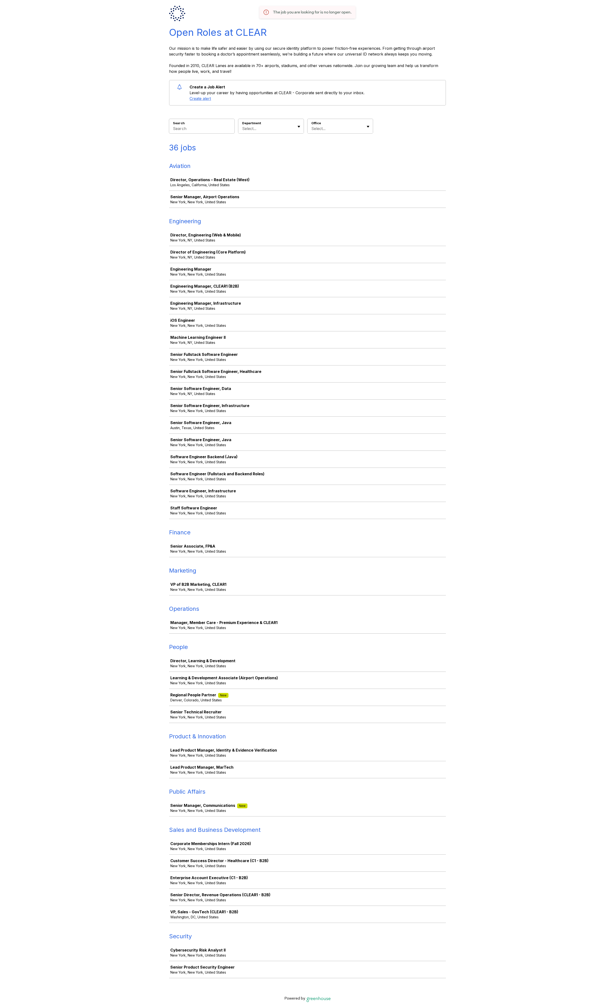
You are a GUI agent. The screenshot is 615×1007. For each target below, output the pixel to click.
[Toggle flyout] (299, 127)
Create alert (200, 98)
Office (316, 123)
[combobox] (242, 128)
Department (251, 123)
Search (179, 123)
